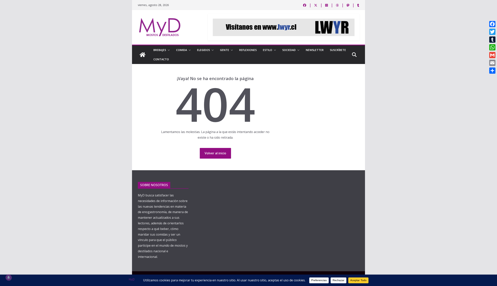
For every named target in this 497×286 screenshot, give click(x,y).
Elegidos (203, 50)
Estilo (267, 50)
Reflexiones (248, 50)
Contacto (161, 59)
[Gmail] (492, 55)
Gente (224, 50)
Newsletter (315, 50)
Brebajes (159, 50)
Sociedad (289, 50)
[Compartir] (492, 70)
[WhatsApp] (492, 47)
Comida (181, 50)
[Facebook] (492, 24)
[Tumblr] (492, 39)
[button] (168, 50)
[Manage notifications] (8, 277)
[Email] (492, 63)
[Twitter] (492, 32)
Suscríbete (338, 50)
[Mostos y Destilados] (142, 55)
